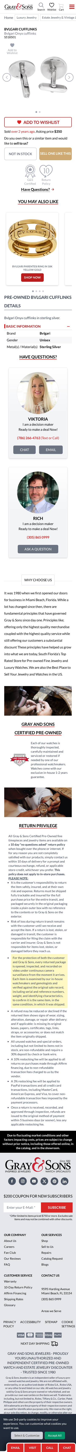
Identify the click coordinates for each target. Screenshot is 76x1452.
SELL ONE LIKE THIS (55, 153)
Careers (9, 1246)
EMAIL (15, 1447)
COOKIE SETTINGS (68, 1324)
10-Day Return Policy (18, 1287)
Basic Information (23, 326)
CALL (49, 1447)
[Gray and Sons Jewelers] (18, 7)
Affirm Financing (15, 1293)
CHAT (67, 1446)
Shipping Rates (13, 1299)
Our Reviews (12, 1258)
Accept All (55, 1435)
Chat (24, 450)
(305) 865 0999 (51, 1299)
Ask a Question (38, 549)
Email (51, 450)
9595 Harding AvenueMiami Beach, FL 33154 (56, 1291)
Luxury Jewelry (27, 17)
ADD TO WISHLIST (41, 122)
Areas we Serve (51, 1311)
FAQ (7, 1264)
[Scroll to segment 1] (36, 112)
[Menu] (69, 7)
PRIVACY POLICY (9, 1324)
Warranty (10, 1281)
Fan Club (10, 1252)
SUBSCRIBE (57, 1207)
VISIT (32, 1447)
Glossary (9, 1305)
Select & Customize (26, 1435)
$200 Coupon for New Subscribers (38, 1196)
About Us (10, 1241)
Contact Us (50, 1275)
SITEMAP (51, 1322)
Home (8, 17)
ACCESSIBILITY (30, 1322)
